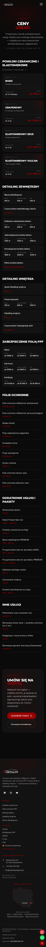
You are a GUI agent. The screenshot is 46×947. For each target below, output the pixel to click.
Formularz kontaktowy (21, 724)
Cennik (5, 829)
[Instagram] (10, 792)
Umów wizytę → (8, 849)
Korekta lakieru (8, 813)
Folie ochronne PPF (9, 809)
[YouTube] (17, 792)
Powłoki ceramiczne (10, 805)
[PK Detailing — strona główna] (8, 4)
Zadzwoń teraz (20, 716)
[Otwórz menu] (41, 4)
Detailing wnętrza (9, 816)
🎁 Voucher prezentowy (11, 846)
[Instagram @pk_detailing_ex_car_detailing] (42, 932)
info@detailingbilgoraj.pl (14, 870)
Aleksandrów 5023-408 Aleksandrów (14, 861)
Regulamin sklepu (8, 938)
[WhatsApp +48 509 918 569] (42, 937)
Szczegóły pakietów (13, 70)
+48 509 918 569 (12, 866)
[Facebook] (4, 792)
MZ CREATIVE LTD (17, 941)
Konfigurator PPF (8, 832)
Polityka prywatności (9, 935)
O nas (4, 839)
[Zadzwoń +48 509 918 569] (42, 943)
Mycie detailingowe (9, 820)
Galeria (5, 836)
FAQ (4, 842)
